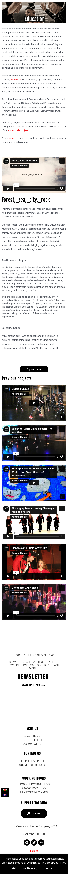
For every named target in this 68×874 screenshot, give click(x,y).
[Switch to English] (5, 795)
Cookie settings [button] (30, 868)
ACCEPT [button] (50, 868)
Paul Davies (16, 79)
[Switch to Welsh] (5, 790)
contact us (14, 138)
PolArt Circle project (18, 130)
